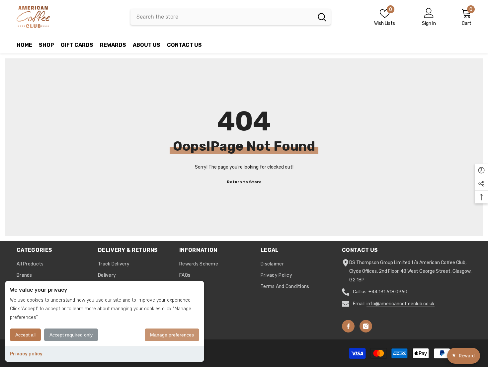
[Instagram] (366, 326)
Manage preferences (172, 334)
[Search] (230, 17)
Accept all (25, 334)
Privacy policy (26, 354)
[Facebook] (348, 326)
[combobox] (221, 17)
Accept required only (71, 334)
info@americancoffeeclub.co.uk (400, 304)
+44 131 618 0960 (387, 292)
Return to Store (244, 182)
